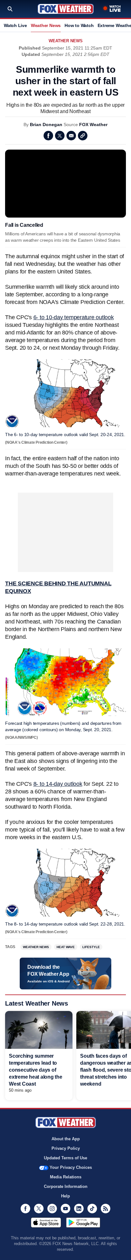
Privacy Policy (66, 1148)
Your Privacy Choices (71, 1167)
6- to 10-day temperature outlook (73, 317)
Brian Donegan (46, 124)
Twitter (60, 135)
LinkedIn (79, 1208)
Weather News (46, 25)
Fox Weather (66, 9)
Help (65, 1196)
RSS (105, 1208)
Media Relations (65, 1177)
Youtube (65, 1208)
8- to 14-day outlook (57, 784)
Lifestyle (91, 947)
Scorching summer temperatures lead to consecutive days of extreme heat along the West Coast (35, 1070)
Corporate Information (65, 1186)
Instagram (52, 1208)
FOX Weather (93, 124)
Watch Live (15, 25)
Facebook (48, 135)
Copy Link (82, 135)
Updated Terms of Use (65, 1158)
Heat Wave (66, 947)
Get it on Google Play (83, 1222)
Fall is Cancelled (24, 225)
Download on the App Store (46, 1222)
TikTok (92, 1208)
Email (71, 135)
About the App (66, 1138)
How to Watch (79, 25)
